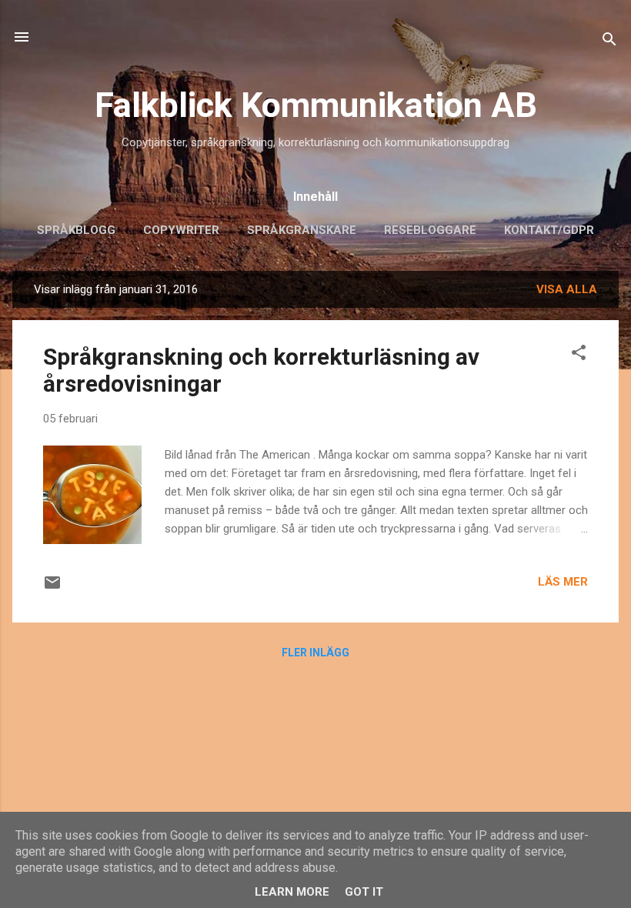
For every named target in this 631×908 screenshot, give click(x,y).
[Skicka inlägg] (52, 588)
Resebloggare (430, 230)
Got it (364, 892)
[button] (578, 355)
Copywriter (181, 230)
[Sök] (609, 41)
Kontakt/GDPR (549, 230)
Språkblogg (76, 230)
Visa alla (566, 289)
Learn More (292, 892)
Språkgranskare (301, 230)
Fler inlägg (315, 652)
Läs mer (563, 582)
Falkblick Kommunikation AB (316, 105)
